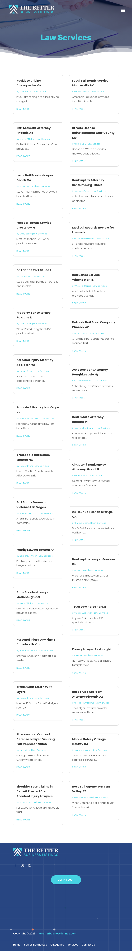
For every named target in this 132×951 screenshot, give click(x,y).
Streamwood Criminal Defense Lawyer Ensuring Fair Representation (35, 739)
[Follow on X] (22, 865)
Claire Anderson (83, 612)
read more (23, 109)
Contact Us (88, 944)
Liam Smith (25, 91)
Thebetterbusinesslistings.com (56, 933)
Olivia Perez (81, 570)
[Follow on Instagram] (29, 865)
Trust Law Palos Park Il (89, 607)
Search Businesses (35, 944)
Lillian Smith (26, 323)
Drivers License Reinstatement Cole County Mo (93, 133)
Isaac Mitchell (27, 603)
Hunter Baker (82, 91)
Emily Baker (26, 233)
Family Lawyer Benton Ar (35, 550)
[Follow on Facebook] (16, 865)
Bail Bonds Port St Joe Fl (34, 270)
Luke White (25, 750)
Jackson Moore (28, 802)
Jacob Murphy (27, 186)
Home (16, 944)
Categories (57, 944)
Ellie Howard (81, 333)
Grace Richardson (29, 418)
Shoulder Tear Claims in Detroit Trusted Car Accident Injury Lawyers (34, 791)
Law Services (39, 91)
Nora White (81, 475)
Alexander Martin (28, 650)
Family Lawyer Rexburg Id (91, 649)
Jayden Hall (81, 655)
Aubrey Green (82, 191)
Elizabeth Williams (84, 238)
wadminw (25, 276)
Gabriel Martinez (84, 797)
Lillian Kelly (80, 143)
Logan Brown (26, 371)
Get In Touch (66, 879)
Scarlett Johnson (28, 513)
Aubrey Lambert (83, 380)
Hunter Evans (26, 465)
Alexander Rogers (84, 428)
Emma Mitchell (27, 139)
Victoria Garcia (83, 285)
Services (72, 944)
